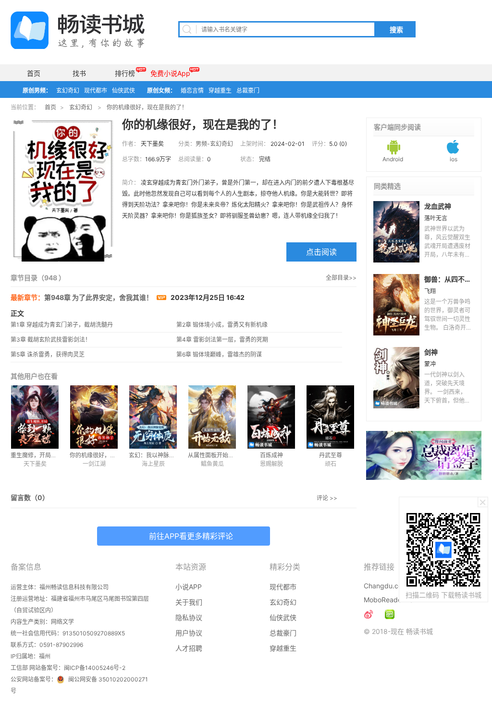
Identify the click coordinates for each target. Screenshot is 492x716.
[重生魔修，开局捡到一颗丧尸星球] (35, 417)
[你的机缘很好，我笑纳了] (94, 417)
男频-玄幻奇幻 (214, 143)
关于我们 (188, 602)
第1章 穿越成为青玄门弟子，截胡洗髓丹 (62, 324)
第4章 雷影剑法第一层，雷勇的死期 (222, 339)
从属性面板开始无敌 (214, 455)
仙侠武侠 (123, 90)
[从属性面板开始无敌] (212, 417)
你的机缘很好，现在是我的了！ (147, 107)
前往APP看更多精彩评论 (191, 536)
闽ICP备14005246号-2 (94, 667)
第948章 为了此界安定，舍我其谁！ (99, 297)
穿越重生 (220, 90)
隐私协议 (188, 617)
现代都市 (95, 90)
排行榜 (125, 73)
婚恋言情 (192, 90)
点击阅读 (321, 252)
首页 (33, 73)
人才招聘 (188, 648)
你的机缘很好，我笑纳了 (101, 455)
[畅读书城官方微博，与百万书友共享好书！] (368, 614)
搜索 (396, 30)
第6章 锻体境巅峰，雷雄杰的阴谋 (219, 354)
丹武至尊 (330, 455)
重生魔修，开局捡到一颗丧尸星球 (54, 455)
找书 (79, 73)
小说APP (188, 587)
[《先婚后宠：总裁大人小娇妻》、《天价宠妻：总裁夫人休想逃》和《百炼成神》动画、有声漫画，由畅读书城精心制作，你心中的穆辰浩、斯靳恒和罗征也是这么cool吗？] (389, 614)
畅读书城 (78, 30)
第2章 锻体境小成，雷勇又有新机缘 (222, 324)
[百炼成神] (271, 417)
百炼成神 (271, 455)
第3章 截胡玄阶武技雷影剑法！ (51, 339)
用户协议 (188, 633)
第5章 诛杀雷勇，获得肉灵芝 (48, 354)
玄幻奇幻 (67, 90)
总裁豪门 (247, 90)
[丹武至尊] (330, 417)
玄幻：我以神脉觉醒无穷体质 (166, 455)
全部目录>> (341, 277)
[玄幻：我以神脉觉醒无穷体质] (153, 417)
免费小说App (170, 73)
